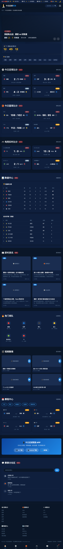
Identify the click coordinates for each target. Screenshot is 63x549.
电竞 (37, 547)
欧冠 (30, 60)
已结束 (25, 404)
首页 (3, 10)
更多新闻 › (58, 252)
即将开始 (33, 404)
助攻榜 (3, 533)
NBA (35, 60)
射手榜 (3, 531)
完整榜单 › (58, 178)
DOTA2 (55, 60)
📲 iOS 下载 (19, 450)
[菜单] (60, 6)
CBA (40, 60)
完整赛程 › (58, 399)
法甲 (25, 60)
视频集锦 (24, 535)
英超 (5, 60)
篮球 (26, 547)
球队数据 (4, 535)
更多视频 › (58, 351)
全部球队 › (58, 316)
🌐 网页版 (44, 450)
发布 (57, 470)
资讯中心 (24, 531)
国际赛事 (24, 517)
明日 (10, 404)
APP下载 (24, 533)
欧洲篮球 (24, 514)
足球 (16, 547)
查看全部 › (58, 69)
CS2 (50, 60)
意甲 (15, 60)
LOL (45, 60)
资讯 (47, 547)
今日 (4, 404)
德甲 (20, 60)
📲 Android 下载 (32, 450)
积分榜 (3, 529)
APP (58, 547)
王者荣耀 (45, 517)
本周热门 (17, 404)
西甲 (10, 60)
